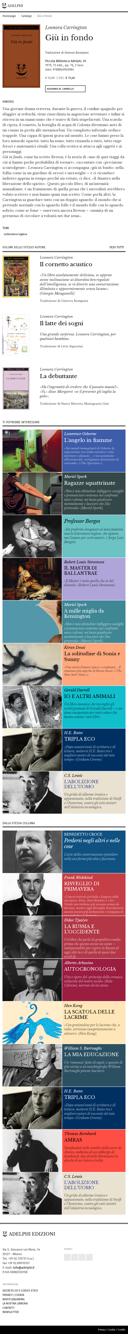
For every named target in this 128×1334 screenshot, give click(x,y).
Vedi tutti (118, 247)
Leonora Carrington (66, 27)
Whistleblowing (13, 1299)
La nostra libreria (15, 1303)
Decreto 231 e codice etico (20, 1290)
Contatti (8, 1307)
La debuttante (58, 376)
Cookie (19, 1295)
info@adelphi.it (23, 1267)
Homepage (9, 16)
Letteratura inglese (14, 234)
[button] (116, 27)
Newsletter (10, 1312)
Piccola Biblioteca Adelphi (63, 61)
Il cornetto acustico (66, 264)
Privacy (7, 1295)
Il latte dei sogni (61, 323)
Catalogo (26, 16)
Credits (122, 1329)
